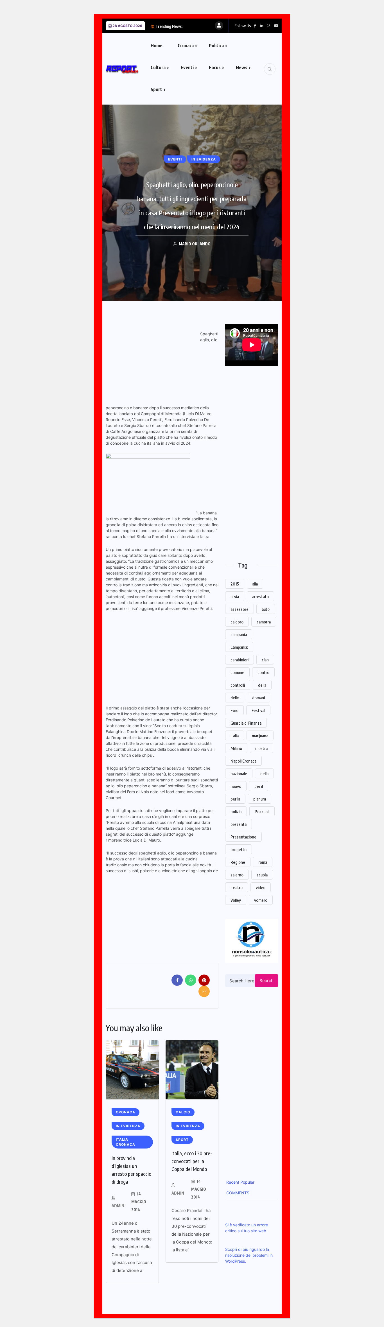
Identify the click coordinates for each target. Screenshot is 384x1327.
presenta (239, 824)
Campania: (239, 647)
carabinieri (240, 659)
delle (235, 697)
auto (266, 609)
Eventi (187, 67)
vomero (260, 900)
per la (235, 798)
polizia (236, 811)
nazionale (239, 773)
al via (235, 596)
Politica (216, 45)
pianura (259, 798)
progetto (239, 849)
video (260, 887)
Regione (238, 862)
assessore (240, 609)
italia (235, 735)
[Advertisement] (153, 363)
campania (239, 634)
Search (266, 980)
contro (263, 672)
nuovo (236, 786)
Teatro (237, 887)
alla (255, 583)
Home (156, 45)
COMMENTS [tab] (237, 1192)
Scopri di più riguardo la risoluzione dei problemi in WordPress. (249, 1255)
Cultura (158, 67)
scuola (262, 874)
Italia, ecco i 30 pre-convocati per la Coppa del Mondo (191, 1161)
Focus (215, 67)
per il (258, 786)
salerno (237, 874)
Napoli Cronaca (243, 760)
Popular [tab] (246, 1182)
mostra (261, 748)
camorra (264, 621)
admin (118, 1205)
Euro (234, 710)
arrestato (260, 596)
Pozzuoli (262, 811)
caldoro (237, 621)
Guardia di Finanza (246, 722)
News (241, 67)
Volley (236, 900)
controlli (238, 685)
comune (237, 672)
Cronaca (186, 45)
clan (265, 659)
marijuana (260, 735)
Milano (236, 748)
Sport (156, 89)
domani (258, 697)
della (262, 685)
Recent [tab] (232, 1182)
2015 (235, 583)
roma (262, 862)
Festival (258, 710)
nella (264, 773)
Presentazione (243, 836)
